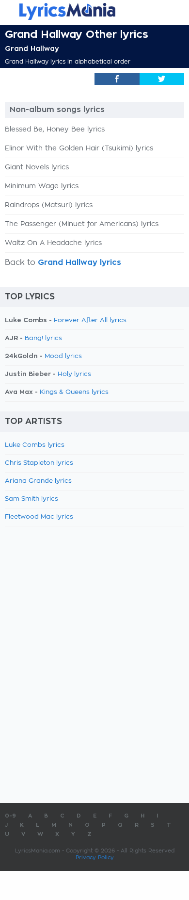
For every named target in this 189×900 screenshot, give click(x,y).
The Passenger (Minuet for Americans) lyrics (81, 224)
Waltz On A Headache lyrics (53, 243)
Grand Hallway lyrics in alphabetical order (67, 62)
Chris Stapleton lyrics (39, 463)
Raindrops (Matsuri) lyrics (49, 205)
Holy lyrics (74, 374)
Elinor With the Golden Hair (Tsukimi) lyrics (79, 148)
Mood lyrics (63, 356)
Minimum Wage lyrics (42, 186)
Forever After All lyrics (90, 320)
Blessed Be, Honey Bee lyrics (55, 129)
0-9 (10, 815)
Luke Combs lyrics (34, 445)
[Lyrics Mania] (94, 11)
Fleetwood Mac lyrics (39, 517)
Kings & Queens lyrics (74, 392)
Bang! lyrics (43, 338)
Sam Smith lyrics (31, 499)
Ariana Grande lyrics (38, 481)
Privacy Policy (95, 857)
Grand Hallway (32, 48)
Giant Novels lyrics (37, 167)
